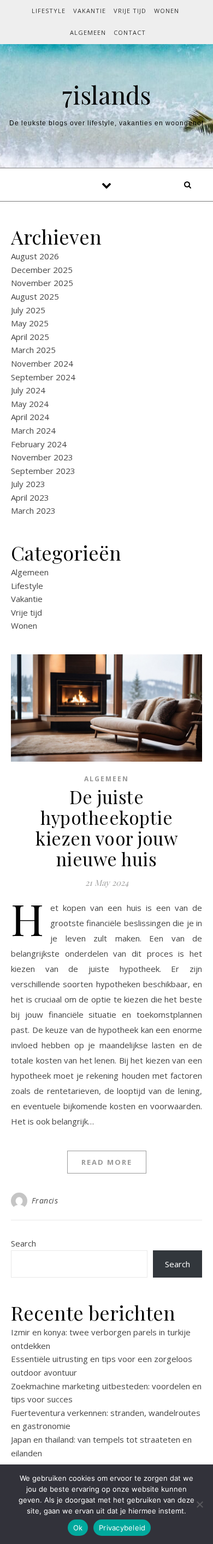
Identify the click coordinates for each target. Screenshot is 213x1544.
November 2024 (42, 363)
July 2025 (28, 310)
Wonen (166, 11)
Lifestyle (49, 11)
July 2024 (28, 390)
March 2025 (33, 349)
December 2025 (42, 269)
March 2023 (33, 510)
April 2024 (30, 416)
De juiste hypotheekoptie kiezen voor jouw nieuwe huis (106, 828)
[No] (199, 1504)
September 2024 (43, 377)
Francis (45, 1200)
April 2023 (30, 497)
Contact (130, 32)
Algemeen (88, 32)
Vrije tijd (130, 11)
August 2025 (35, 296)
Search (23, 1243)
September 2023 (43, 470)
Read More (106, 1162)
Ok (78, 1527)
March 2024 (33, 430)
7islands (106, 94)
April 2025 (30, 336)
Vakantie (89, 11)
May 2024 (30, 403)
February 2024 (39, 444)
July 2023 (28, 483)
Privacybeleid (122, 1527)
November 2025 (42, 282)
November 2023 (42, 457)
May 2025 (30, 323)
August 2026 (35, 256)
